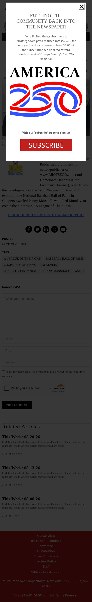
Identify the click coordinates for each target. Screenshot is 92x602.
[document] (46, 301)
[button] (82, 7)
